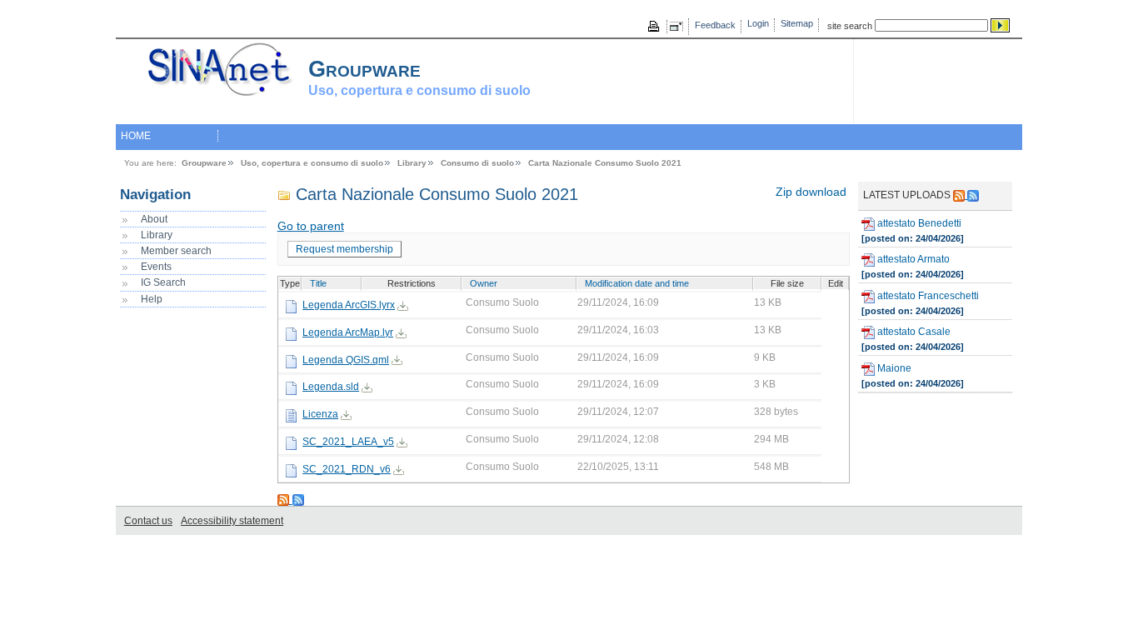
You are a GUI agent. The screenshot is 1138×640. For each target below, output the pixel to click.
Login (758, 23)
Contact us (148, 521)
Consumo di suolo (477, 163)
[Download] (402, 305)
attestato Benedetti (918, 223)
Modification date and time (637, 283)
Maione (893, 368)
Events (156, 266)
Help (151, 299)
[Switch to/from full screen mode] (679, 26)
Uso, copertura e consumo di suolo (312, 163)
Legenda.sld (330, 386)
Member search (176, 251)
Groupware (204, 163)
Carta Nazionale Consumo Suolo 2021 (604, 163)
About (154, 219)
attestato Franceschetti (927, 296)
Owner (483, 283)
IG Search (163, 282)
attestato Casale (913, 332)
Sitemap (797, 23)
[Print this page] (654, 26)
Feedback (715, 25)
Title (318, 283)
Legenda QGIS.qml (345, 360)
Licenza (320, 414)
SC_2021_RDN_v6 (346, 469)
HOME (136, 136)
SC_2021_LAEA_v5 (348, 442)
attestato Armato (912, 259)
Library (412, 163)
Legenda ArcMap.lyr (347, 332)
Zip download (811, 191)
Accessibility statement (232, 521)
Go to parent (310, 226)
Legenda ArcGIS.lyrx (348, 305)
